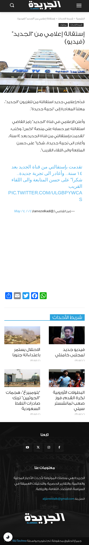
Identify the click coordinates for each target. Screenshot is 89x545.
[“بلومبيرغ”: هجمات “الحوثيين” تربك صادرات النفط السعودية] (22, 378)
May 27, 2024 (22, 211)
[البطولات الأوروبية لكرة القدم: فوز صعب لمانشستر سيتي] (67, 378)
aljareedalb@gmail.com (58, 498)
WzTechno (19, 540)
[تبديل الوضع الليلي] (8, 537)
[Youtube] (27, 447)
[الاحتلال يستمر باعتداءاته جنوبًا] (22, 335)
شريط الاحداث (65, 18)
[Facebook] (59, 447)
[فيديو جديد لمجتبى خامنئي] (67, 335)
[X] (38, 447)
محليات (63, 25)
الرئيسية (80, 18)
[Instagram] (48, 447)
